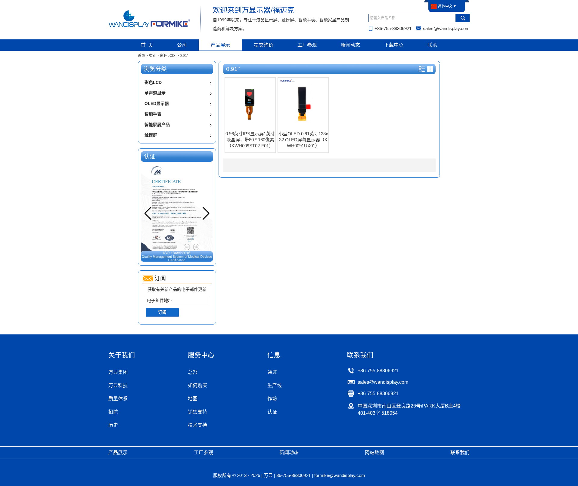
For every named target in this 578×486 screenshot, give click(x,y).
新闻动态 (350, 45)
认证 (272, 411)
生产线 (274, 385)
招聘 (113, 411)
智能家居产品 (157, 124)
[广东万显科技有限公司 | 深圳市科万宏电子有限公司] (149, 26)
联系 (432, 45)
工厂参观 (307, 45)
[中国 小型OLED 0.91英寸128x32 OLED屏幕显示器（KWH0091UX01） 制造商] (303, 127)
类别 (152, 56)
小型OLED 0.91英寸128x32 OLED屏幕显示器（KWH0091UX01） (303, 139)
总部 (192, 372)
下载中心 (393, 45)
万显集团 (118, 372)
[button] (206, 213)
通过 (272, 372)
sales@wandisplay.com (446, 28)
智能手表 (152, 114)
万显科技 (118, 385)
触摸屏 (150, 135)
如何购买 (197, 385)
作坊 (272, 398)
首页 (141, 56)
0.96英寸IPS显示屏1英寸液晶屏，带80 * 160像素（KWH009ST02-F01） (250, 139)
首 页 (147, 45)
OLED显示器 (156, 103)
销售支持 (197, 411)
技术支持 (197, 425)
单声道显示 (155, 93)
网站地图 (374, 452)
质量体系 (118, 398)
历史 (113, 425)
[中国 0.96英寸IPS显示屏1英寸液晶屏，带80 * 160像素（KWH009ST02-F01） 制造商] (250, 127)
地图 (192, 398)
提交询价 (263, 45)
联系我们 (460, 452)
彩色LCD (167, 56)
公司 (182, 45)
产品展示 (220, 45)
